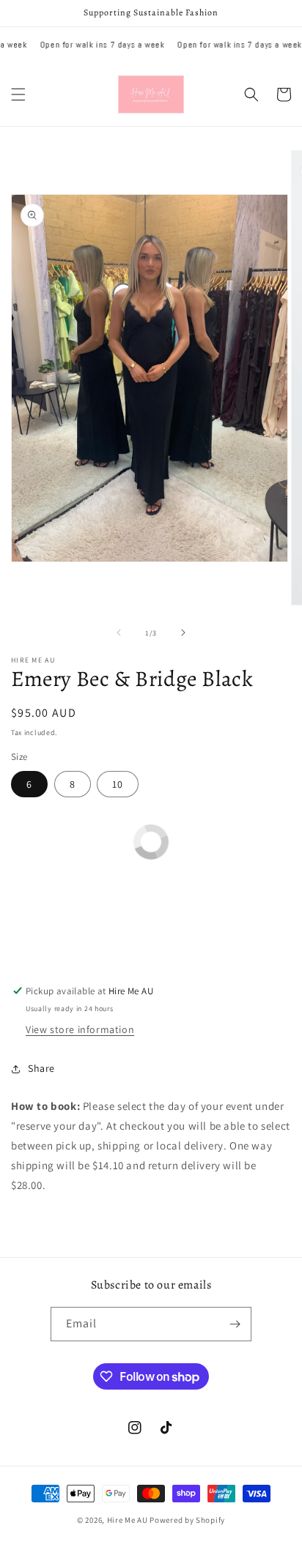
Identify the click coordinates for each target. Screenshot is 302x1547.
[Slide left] (119, 632)
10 (117, 784)
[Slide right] (183, 632)
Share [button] (41, 1068)
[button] (18, 94)
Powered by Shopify (187, 1520)
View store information (80, 1029)
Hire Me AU (127, 1520)
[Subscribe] (234, 1324)
